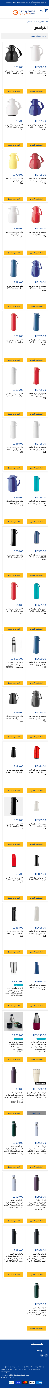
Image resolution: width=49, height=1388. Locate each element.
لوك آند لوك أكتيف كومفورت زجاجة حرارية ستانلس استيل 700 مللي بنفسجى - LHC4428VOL (13, 1097)
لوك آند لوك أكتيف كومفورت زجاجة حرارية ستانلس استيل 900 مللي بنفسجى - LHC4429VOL (36, 1205)
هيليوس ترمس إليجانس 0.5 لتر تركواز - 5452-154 (37, 611)
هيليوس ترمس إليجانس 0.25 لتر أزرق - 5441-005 (37, 557)
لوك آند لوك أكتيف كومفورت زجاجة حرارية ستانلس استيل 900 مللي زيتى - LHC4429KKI (13, 1150)
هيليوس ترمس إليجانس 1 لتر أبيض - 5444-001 (14, 394)
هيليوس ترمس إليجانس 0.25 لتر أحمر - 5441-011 (37, 772)
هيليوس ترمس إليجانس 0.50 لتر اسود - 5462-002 (14, 933)
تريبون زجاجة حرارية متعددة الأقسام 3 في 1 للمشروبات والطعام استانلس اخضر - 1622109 (15, 1046)
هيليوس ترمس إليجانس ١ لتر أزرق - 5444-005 (14, 287)
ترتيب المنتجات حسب (38, 36)
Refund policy (5, 1371)
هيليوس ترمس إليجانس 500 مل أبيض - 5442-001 (14, 449)
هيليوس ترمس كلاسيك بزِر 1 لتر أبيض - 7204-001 (37, 73)
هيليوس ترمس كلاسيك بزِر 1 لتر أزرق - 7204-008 (14, 503)
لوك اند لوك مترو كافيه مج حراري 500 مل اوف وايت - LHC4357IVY (36, 1095)
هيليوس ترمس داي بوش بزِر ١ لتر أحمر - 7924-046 (37, 180)
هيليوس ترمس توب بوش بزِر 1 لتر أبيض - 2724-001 (14, 234)
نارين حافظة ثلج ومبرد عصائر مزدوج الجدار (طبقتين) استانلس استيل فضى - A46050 (14, 991)
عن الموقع (38, 1366)
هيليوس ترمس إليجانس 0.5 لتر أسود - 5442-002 (14, 557)
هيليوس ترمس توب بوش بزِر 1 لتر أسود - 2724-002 (37, 718)
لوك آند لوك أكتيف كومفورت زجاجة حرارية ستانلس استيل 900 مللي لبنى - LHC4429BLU (13, 1203)
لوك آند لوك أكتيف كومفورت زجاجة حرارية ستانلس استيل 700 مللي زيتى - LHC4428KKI (36, 1311)
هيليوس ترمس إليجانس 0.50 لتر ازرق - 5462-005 (37, 987)
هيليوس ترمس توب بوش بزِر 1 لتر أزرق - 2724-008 (37, 288)
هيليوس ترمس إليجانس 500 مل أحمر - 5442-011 (14, 611)
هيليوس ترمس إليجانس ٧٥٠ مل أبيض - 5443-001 (37, 449)
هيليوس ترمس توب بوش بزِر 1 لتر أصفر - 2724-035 (14, 180)
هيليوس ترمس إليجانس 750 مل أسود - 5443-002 (14, 826)
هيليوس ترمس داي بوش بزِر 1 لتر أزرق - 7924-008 (37, 126)
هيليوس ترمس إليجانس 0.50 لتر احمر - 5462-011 (14, 880)
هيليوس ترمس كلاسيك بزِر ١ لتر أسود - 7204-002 (14, 718)
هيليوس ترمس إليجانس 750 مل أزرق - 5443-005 (37, 342)
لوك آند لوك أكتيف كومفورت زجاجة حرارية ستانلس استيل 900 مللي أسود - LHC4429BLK (13, 1257)
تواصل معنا (5, 1366)
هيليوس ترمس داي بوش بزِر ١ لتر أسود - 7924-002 (14, 73)
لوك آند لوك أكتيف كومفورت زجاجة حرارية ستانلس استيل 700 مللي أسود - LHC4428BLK (36, 1257)
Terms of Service (6, 1369)
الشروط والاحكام (20, 1369)
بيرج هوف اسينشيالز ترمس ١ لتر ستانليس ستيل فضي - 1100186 (14, 664)
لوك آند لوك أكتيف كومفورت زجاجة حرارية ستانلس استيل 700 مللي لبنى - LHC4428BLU (36, 1150)
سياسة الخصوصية (35, 1369)
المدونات (29, 1366)
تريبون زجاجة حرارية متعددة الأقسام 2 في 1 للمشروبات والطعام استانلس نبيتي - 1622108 (37, 1046)
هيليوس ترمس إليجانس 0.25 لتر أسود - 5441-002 (14, 772)
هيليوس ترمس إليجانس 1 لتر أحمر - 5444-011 (14, 341)
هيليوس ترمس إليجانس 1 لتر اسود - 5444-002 (36, 879)
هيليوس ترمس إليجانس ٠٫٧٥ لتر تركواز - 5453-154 (37, 503)
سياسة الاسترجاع (17, 1366)
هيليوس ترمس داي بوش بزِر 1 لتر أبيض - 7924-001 (14, 126)
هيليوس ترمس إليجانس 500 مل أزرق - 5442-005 (37, 664)
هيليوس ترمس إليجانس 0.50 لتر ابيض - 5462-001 (37, 933)
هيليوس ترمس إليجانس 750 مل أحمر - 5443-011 (37, 395)
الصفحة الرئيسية (42, 22)
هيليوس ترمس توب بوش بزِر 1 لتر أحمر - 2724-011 (37, 234)
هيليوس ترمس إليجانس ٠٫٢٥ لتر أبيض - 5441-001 (37, 826)
